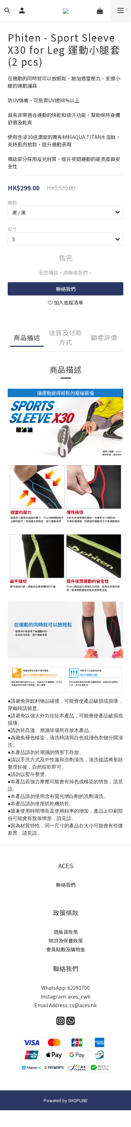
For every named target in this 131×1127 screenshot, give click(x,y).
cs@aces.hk (83, 1005)
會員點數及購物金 (65, 949)
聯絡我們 (65, 288)
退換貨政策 (65, 931)
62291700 (78, 987)
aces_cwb (79, 996)
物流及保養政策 (66, 940)
